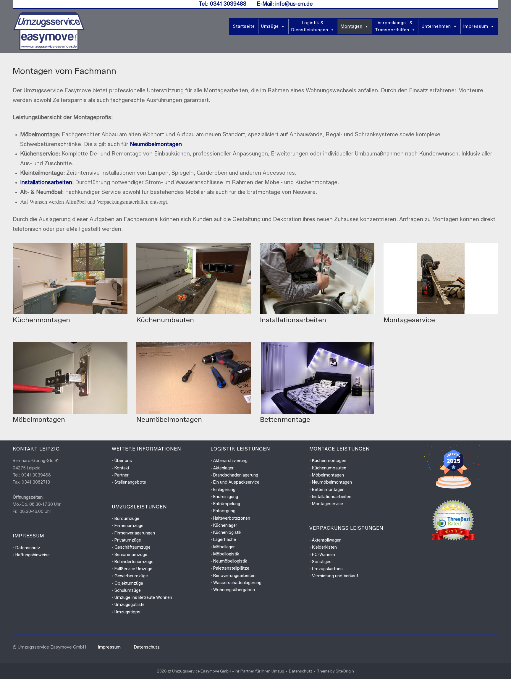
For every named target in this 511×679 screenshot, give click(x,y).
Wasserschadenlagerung (237, 582)
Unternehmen (436, 26)
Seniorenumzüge (130, 554)
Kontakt (121, 468)
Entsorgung (224, 510)
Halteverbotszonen (231, 518)
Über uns (123, 460)
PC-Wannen (323, 554)
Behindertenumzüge (133, 561)
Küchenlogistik (227, 532)
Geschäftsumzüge (132, 547)
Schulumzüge (127, 590)
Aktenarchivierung (230, 460)
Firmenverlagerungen (134, 533)
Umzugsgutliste (129, 604)
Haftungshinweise (32, 555)
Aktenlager (223, 468)
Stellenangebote (130, 482)
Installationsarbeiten (46, 182)
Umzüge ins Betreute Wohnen (143, 597)
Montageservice (327, 503)
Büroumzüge (126, 518)
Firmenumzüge (128, 525)
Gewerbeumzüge (131, 575)
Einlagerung (224, 489)
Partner (121, 475)
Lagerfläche (224, 539)
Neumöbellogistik (230, 561)
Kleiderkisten (324, 547)
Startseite (244, 26)
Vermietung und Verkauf (335, 575)
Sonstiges (321, 561)
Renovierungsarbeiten (234, 575)
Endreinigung (225, 496)
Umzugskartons (327, 568)
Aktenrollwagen (327, 540)
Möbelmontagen (328, 475)
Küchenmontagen (329, 460)
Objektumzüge (128, 583)
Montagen (352, 26)
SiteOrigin (345, 671)
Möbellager (224, 547)
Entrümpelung (226, 503)
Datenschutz (27, 547)
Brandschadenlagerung (235, 475)
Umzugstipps (127, 612)
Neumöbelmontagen (156, 144)
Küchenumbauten (329, 468)
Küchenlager (225, 525)
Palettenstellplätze (231, 568)
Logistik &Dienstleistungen (309, 26)
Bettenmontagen (328, 489)
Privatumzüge (127, 540)
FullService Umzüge (133, 568)
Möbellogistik (226, 554)
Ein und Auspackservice (236, 482)
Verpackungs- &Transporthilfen (394, 26)
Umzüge (270, 26)
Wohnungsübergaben (234, 589)
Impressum (475, 26)
